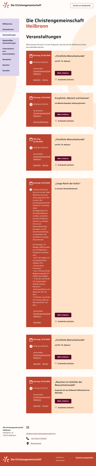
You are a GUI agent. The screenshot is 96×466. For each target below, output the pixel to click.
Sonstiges (37, 322)
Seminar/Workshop (40, 122)
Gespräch (37, 80)
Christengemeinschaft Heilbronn (41, 72)
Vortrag (45, 80)
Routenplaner (36, 443)
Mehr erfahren (63, 73)
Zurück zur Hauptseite (82, 5)
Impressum (60, 457)
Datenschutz (60, 460)
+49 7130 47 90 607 (39, 438)
